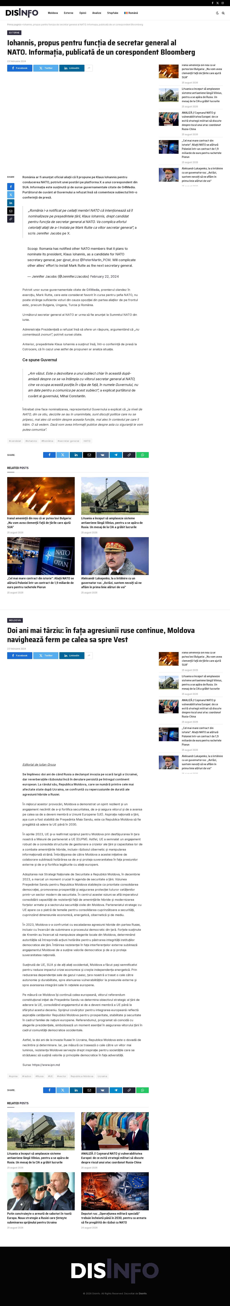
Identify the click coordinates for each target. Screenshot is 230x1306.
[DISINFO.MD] (22, 13)
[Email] (10, 210)
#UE (50, 1076)
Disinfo (143, 1293)
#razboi (26, 1076)
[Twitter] (10, 194)
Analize (96, 13)
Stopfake (112, 13)
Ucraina (102, 1076)
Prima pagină (14, 24)
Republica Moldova (82, 1076)
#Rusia (39, 1076)
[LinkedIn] (10, 202)
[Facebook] (10, 186)
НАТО (87, 440)
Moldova (53, 13)
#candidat (15, 440)
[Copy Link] (10, 218)
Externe (68, 13)
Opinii (82, 13)
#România (47, 440)
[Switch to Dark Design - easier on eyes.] (217, 13)
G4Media (92, 289)
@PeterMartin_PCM (95, 260)
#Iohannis (31, 440)
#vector (61, 1076)
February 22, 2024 (104, 276)
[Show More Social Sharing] (89, 68)
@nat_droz (71, 260)
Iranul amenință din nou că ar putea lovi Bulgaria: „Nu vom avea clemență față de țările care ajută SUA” (39, 522)
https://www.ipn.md (46, 1065)
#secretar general (68, 440)
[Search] (223, 13)
